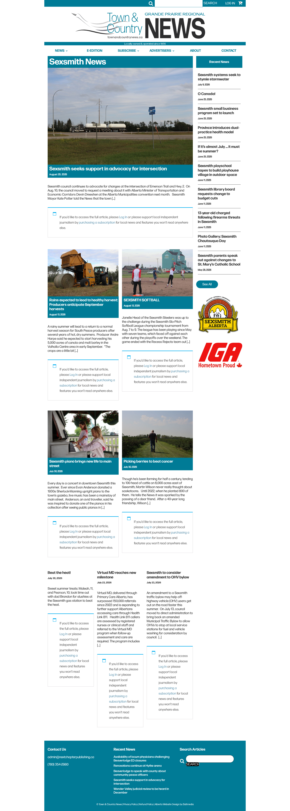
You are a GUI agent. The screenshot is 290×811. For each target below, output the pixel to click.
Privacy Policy (130, 804)
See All (207, 284)
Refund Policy (146, 804)
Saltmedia (188, 804)
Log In (123, 217)
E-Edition (94, 51)
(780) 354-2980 (58, 764)
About (195, 51)
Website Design (171, 804)
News (59, 51)
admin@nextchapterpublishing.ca (71, 757)
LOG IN (230, 3)
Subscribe (127, 51)
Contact (229, 51)
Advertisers (160, 51)
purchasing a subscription (97, 223)
